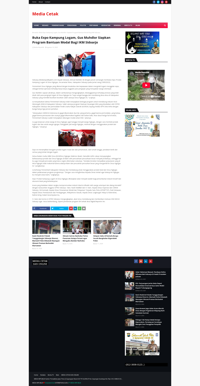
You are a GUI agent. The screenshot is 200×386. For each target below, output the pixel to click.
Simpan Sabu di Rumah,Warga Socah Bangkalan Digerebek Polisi (105, 238)
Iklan (57, 375)
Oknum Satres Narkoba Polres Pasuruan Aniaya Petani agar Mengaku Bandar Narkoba (75, 238)
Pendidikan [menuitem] (72, 25)
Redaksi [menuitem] (45, 25)
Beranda (35, 33)
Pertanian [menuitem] (93, 25)
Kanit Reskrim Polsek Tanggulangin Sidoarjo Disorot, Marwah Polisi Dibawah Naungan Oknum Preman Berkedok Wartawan (46, 241)
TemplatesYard (50, 383)
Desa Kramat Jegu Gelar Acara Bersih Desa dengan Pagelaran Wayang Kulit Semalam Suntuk (150, 310)
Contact (47, 2)
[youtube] (141, 261)
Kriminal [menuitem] (117, 25)
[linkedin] (146, 261)
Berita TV (51, 375)
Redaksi (42, 375)
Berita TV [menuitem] (128, 25)
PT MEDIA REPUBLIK (74, 383)
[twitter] (158, 1)
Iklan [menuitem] (138, 25)
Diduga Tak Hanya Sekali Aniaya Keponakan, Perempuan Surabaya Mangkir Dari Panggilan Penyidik (149, 322)
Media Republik (39, 47)
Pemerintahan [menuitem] (58, 25)
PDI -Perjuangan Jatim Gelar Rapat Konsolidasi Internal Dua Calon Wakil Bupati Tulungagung (150, 285)
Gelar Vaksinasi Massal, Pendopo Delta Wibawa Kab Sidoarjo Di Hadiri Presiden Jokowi (151, 274)
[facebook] (154, 1)
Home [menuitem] (36, 25)
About (41, 2)
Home (34, 2)
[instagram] (162, 1)
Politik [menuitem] (83, 25)
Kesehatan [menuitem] (105, 25)
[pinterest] (166, 1)
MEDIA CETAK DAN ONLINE (70, 375)
